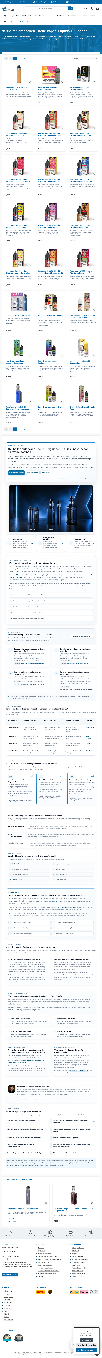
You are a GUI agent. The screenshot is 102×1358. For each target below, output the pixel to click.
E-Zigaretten (77, 36)
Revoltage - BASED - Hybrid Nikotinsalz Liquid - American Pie (51, 272)
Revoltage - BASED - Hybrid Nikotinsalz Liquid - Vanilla (81, 134)
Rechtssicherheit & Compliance (48, 1271)
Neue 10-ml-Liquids (73, 663)
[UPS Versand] (50, 1292)
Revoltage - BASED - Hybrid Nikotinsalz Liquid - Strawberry (18, 180)
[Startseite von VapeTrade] (8, 8)
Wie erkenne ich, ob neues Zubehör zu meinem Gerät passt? (71, 1130)
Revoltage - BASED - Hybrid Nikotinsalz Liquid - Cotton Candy (16, 134)
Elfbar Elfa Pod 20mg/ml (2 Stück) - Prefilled (48, 88)
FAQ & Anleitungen (78, 1256)
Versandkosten (46, 1352)
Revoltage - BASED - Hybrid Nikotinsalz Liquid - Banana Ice (18, 272)
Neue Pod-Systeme (27, 663)
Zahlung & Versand (78, 1248)
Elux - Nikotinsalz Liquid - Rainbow (47, 362)
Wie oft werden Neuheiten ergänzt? (65, 1138)
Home (87, 46)
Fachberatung (34, 1099)
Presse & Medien (77, 1271)
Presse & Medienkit (78, 1273)
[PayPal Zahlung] (74, 1292)
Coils (27, 684)
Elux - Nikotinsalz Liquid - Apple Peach (82, 408)
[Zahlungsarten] (94, 1292)
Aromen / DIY (8, 1308)
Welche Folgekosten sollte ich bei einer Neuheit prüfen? (26, 1153)
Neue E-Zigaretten (32, 472)
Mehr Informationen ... (86, 1335)
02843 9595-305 (9, 1251)
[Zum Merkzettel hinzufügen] (30, 82)
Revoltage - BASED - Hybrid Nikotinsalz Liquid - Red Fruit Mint (81, 272)
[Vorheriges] (6, 1201)
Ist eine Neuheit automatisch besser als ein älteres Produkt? (70, 1122)
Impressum (41, 1251)
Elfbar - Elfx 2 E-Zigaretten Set (18, 315)
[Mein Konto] (91, 8)
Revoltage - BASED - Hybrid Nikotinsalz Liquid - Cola (81, 226)
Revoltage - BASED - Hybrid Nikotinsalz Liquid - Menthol (81, 180)
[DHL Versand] (40, 1292)
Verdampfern (12, 1062)
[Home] (4, 16)
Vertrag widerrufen (10, 1274)
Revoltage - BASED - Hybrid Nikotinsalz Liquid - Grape (49, 226)
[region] (51, 737)
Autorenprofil (23, 1099)
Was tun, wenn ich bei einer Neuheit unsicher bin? (70, 1153)
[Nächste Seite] (24, 58)
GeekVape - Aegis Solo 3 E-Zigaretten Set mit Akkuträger (18, 408)
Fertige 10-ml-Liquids (61, 907)
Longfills (49, 39)
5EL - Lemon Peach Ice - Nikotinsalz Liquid (79, 88)
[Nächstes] (95, 1201)
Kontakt (40, 1276)
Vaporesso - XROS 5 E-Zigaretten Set (23, 1209)
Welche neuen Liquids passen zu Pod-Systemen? (23, 1138)
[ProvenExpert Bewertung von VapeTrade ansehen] (7, 1338)
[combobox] (45, 8)
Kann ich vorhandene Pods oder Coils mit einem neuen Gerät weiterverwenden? (72, 1145)
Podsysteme (8, 1294)
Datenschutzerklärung (45, 1253)
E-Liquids (7, 1305)
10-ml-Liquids (88, 737)
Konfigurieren (87, 1340)
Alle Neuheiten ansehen (16, 472)
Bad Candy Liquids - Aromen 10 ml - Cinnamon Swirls (82, 316)
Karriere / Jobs (77, 1276)
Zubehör (23, 684)
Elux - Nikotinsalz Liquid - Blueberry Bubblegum (15, 362)
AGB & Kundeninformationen (47, 1256)
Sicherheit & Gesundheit (80, 1259)
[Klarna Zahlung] (84, 1292)
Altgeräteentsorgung (45, 1265)
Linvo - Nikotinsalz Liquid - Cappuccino (80, 362)
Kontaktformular (23, 1267)
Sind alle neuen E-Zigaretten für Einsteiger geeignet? (25, 1129)
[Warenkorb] (97, 8)
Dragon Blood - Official (79, 1268)
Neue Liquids (46, 472)
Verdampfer (53, 901)
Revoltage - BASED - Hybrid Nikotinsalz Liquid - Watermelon (50, 134)
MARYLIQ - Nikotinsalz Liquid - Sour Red (50, 316)
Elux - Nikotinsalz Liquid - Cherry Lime (50, 408)
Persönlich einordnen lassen (82, 636)
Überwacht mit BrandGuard (47, 1273)
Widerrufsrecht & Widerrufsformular (50, 1259)
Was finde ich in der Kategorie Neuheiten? (21, 1121)
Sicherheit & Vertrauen (45, 1268)
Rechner (6, 1317)
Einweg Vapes (8, 1297)
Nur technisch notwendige (86, 1345)
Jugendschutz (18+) (44, 1262)
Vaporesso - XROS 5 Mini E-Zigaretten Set (16, 88)
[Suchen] (70, 8)
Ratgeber (75, 1253)
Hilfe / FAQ (75, 1251)
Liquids (21, 39)
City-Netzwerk (8, 1320)
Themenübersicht (78, 1262)
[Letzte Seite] (29, 58)
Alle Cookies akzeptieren (86, 1350)
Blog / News (76, 1265)
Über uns (41, 1248)
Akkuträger (7, 1300)
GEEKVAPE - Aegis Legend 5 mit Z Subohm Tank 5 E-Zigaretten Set (73, 1210)
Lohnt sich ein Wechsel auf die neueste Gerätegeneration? (20, 1145)
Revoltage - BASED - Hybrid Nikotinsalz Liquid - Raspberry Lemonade (49, 180)
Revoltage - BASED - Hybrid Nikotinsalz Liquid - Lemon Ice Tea (17, 226)
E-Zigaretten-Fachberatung (79, 1070)
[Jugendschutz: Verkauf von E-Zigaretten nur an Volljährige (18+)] (19, 1338)
